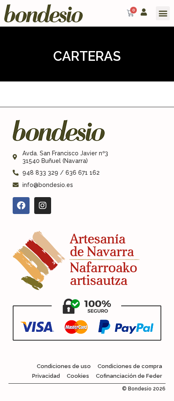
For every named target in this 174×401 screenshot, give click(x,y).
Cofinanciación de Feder (129, 376)
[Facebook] (21, 205)
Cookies (78, 376)
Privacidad (46, 376)
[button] (163, 13)
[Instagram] (42, 205)
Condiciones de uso (64, 366)
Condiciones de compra (130, 366)
